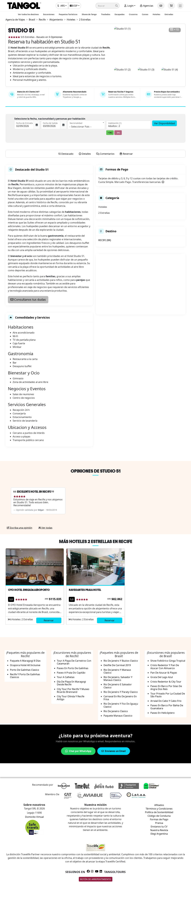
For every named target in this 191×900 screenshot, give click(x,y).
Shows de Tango (89, 14)
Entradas (169, 14)
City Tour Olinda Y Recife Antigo (70, 698)
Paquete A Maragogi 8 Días (25, 660)
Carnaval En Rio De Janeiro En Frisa (120, 698)
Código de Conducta (159, 815)
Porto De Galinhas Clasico (24, 669)
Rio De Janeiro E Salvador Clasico (118, 686)
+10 (176, 29)
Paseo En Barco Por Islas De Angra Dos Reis (166, 687)
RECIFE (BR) (104, 240)
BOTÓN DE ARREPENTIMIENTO (95, 879)
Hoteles (156, 14)
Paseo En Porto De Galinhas (72, 668)
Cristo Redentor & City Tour (165, 681)
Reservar (49, 620)
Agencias (148, 5)
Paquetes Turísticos (68, 14)
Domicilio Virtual (34, 816)
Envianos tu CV (159, 826)
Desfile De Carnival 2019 (117, 665)
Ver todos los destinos (28, 14)
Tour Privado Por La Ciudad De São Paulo (167, 695)
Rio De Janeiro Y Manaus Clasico (117, 671)
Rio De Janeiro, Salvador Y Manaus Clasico (118, 678)
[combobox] (86, 124)
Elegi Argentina (159, 833)
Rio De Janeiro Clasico (116, 711)
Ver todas (46, 527)
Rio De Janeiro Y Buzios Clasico (121, 660)
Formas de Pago (159, 819)
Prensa (159, 823)
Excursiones (48, 14)
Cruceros (133, 14)
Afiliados (159, 805)
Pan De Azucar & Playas (163, 672)
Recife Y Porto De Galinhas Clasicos (25, 676)
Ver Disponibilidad (164, 123)
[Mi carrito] (171, 5)
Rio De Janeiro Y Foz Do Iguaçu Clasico (121, 705)
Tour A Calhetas (65, 677)
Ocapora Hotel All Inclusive (25, 665)
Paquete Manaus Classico (118, 715)
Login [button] (130, 5)
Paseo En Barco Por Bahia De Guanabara (166, 707)
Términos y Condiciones (159, 808)
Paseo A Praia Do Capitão (71, 672)
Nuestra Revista (159, 830)
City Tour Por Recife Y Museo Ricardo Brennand (73, 690)
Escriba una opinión (20, 527)
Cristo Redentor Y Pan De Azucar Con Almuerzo (164, 667)
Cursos (145, 14)
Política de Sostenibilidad (159, 812)
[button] (108, 6)
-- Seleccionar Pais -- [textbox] (80, 126)
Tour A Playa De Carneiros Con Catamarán (74, 662)
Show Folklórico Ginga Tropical (167, 660)
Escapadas (119, 14)
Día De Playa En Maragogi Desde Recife (71, 683)
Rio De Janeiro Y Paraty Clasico (121, 692)
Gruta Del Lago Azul (161, 677)
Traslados (105, 14)
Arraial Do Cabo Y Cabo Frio (165, 701)
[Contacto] (161, 5)
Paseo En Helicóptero (162, 712)
